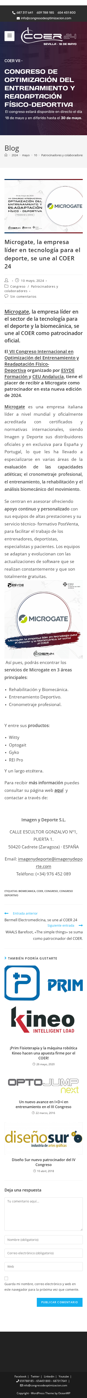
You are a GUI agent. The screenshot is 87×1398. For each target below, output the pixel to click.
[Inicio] (5, 155)
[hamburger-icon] (9, 36)
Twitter (35, 1376)
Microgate (16, 311)
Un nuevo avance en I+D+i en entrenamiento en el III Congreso (43, 1104)
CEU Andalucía (48, 376)
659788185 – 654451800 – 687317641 (43, 1381)
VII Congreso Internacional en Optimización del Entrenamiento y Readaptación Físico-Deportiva (41, 360)
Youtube (64, 1376)
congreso (51, 891)
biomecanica (27, 891)
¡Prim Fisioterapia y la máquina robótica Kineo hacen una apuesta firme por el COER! (43, 1053)
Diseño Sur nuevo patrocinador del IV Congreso (43, 1162)
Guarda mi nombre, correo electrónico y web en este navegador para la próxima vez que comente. (41, 1287)
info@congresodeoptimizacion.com (45, 1385)
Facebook (20, 1376)
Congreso (17, 286)
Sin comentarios (23, 296)
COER (40, 891)
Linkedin (49, 1376)
